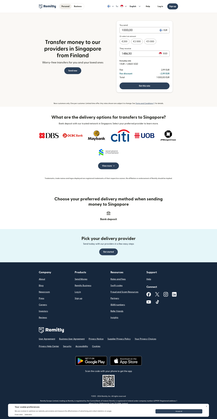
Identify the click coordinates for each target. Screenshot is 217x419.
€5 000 (150, 41)
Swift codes (117, 286)
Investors (43, 311)
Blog (41, 286)
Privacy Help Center (49, 346)
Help (148, 6)
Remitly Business (83, 286)
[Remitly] (47, 7)
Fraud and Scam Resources (124, 292)
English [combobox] (133, 6)
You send (124, 25)
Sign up (172, 6)
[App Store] (126, 361)
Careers (43, 305)
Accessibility (81, 346)
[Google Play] (91, 361)
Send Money (81, 279)
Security (67, 346)
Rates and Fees (118, 279)
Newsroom (44, 292)
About (42, 279)
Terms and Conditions (145, 103)
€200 (124, 41)
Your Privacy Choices (145, 339)
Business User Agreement (72, 339)
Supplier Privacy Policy (119, 339)
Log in (160, 6)
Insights (114, 318)
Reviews (43, 318)
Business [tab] (78, 6)
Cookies (96, 346)
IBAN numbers (118, 305)
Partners (115, 298)
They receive (125, 49)
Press (41, 298)
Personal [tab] (65, 6)
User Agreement (47, 339)
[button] (110, 6)
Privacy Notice (96, 339)
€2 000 (137, 41)
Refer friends (117, 311)
